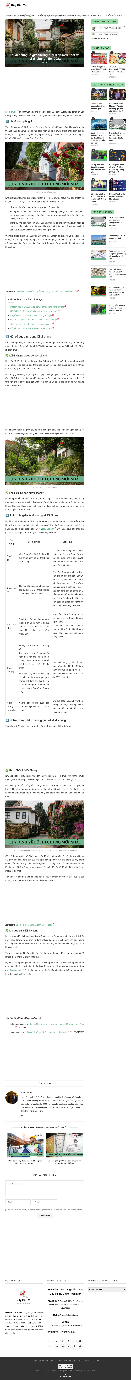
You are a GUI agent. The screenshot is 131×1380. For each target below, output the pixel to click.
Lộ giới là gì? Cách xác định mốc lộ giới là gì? (31, 315)
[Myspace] (80, 1346)
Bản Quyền (84, 1361)
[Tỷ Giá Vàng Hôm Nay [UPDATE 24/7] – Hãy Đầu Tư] (99, 58)
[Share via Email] (50, 1083)
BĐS (11, 15)
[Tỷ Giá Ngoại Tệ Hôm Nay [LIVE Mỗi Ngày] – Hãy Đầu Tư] (117, 58)
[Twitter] (57, 1341)
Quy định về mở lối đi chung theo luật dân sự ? (48, 1032)
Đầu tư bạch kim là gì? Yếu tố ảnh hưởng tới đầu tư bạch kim (116, 136)
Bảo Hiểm (23, 15)
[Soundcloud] (63, 1346)
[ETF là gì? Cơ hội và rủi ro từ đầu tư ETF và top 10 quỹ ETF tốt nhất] (117, 155)
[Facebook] (51, 1341)
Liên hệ (96, 1361)
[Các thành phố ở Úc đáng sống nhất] (98, 240)
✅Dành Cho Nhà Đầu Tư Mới (104, 34)
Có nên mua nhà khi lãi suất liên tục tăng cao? (31, 328)
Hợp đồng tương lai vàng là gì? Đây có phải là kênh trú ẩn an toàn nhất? (116, 291)
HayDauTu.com (89, 1371)
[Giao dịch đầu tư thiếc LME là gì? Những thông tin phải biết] (98, 273)
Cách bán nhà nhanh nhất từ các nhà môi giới (31, 324)
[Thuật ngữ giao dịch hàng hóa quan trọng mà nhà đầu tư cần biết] (98, 255)
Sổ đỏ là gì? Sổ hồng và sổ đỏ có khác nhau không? (34, 311)
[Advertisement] (44, 88)
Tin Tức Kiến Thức (113, 15)
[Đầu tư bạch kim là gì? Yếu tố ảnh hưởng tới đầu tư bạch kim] (117, 124)
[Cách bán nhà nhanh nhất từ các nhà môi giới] (99, 94)
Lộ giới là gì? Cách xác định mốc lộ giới (34, 925)
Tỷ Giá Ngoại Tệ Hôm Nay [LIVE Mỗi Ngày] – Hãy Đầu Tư (117, 70)
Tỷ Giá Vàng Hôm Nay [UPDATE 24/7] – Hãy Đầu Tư (99, 69)
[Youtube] (57, 1346)
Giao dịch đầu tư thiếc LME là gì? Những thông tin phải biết (117, 273)
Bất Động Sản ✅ (44, 51)
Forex (85, 15)
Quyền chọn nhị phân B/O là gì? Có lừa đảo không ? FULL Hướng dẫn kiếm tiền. (98, 138)
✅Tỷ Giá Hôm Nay (100, 38)
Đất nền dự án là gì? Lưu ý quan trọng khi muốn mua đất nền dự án (46, 291)
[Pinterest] (68, 1341)
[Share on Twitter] (41, 1083)
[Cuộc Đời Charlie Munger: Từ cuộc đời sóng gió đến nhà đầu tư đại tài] (117, 94)
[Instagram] (63, 1341)
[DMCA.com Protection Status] (65, 1365)
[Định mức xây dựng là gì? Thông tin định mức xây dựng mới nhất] (25, 1145)
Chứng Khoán (45, 15)
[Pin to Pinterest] (44, 1083)
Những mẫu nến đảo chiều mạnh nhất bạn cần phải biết (98, 168)
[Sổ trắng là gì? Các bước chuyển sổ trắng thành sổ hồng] (64, 1145)
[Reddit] (68, 1346)
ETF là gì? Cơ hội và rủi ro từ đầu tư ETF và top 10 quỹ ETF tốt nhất (116, 168)
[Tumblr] (51, 1346)
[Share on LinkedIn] (47, 1083)
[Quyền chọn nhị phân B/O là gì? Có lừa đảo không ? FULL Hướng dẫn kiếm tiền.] (99, 124)
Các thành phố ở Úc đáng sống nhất (117, 237)
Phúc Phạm (26, 1092)
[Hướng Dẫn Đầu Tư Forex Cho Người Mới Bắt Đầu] (117, 185)
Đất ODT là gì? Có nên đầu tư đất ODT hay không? (33, 319)
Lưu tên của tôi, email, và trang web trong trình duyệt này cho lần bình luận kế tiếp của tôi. (45, 1210)
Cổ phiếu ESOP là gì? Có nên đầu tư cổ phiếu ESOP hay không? (98, 197)
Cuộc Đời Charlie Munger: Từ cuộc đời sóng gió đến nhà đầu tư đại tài (116, 107)
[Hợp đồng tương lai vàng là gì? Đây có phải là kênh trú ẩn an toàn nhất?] (98, 291)
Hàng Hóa (96, 15)
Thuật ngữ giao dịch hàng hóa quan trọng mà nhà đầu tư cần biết (117, 255)
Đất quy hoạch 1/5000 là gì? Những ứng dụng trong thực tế (37, 307)
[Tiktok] (74, 1346)
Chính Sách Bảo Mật (66, 1361)
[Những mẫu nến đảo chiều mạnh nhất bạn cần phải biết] (99, 155)
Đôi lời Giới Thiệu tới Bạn (42, 1361)
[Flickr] (80, 1341)
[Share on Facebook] (39, 1083)
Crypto (61, 15)
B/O (33, 15)
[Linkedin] (74, 1341)
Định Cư (72, 15)
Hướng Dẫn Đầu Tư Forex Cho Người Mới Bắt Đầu (117, 196)
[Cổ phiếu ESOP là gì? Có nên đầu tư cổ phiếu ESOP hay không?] (99, 185)
